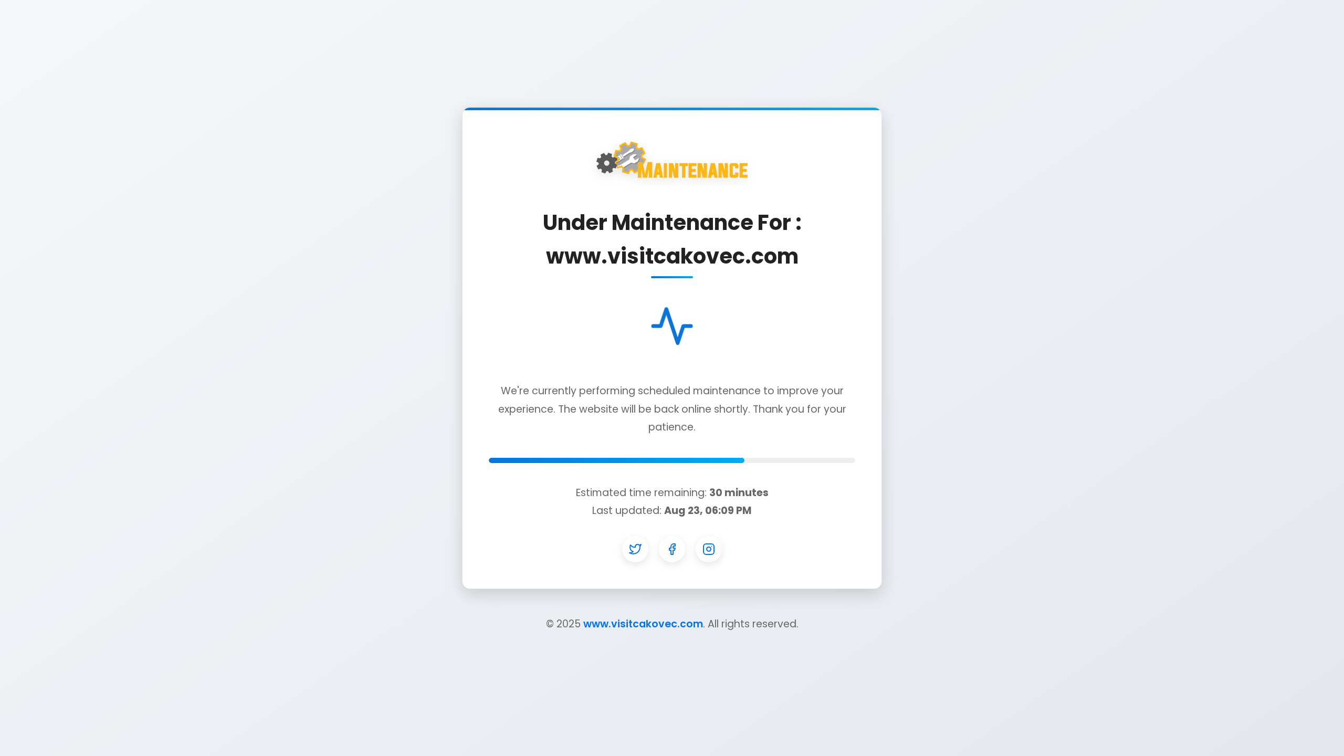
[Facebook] (672, 549)
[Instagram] (709, 549)
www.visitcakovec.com (643, 624)
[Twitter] (635, 549)
